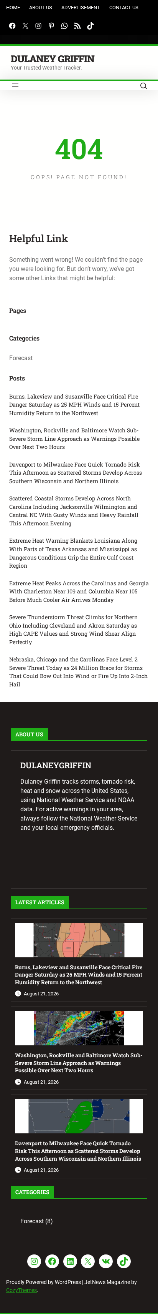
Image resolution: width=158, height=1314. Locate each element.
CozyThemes (21, 1290)
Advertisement (80, 7)
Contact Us (123, 7)
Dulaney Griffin (52, 58)
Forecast (21, 358)
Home (13, 7)
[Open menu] (15, 85)
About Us (40, 7)
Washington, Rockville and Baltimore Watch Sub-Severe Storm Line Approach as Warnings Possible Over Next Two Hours (74, 438)
